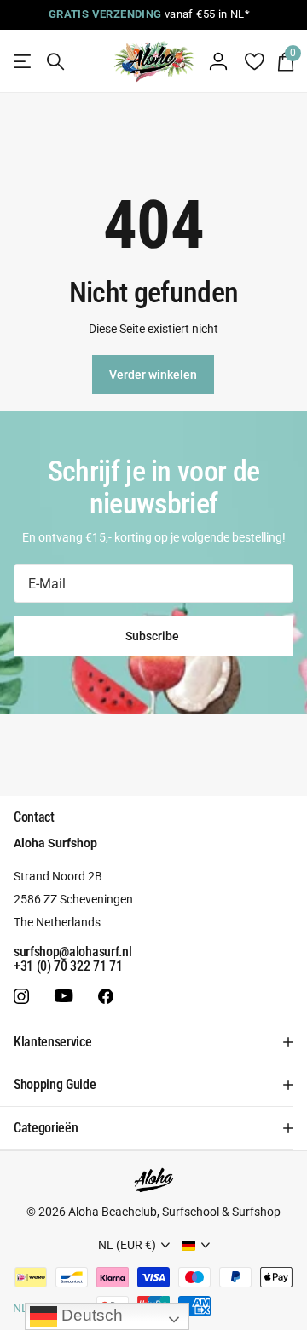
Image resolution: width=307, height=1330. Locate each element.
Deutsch (90, 1315)
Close (153, 1042)
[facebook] (105, 996)
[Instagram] (21, 996)
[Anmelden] (218, 61)
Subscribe (153, 636)
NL (20, 1308)
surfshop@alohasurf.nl (72, 951)
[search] (55, 62)
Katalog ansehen (23, 61)
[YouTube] (63, 996)
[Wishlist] (254, 61)
